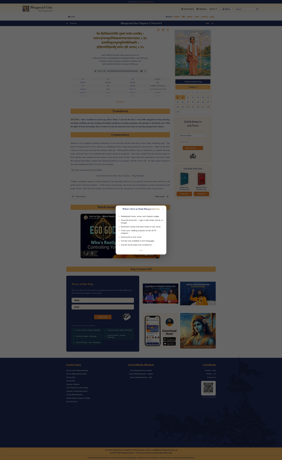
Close (141, 250)
